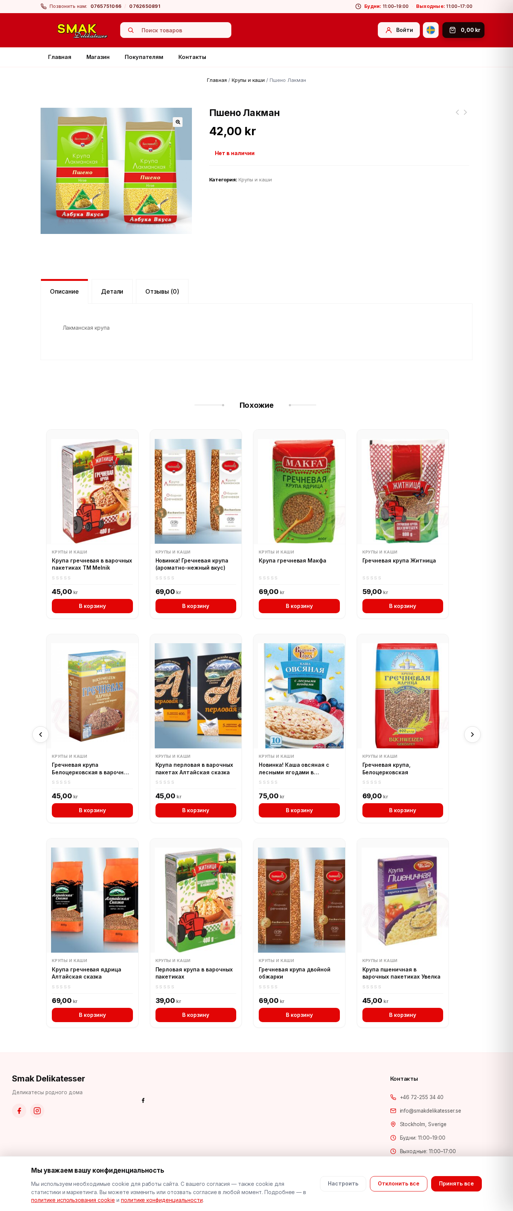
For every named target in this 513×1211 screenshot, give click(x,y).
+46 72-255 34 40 (422, 1097)
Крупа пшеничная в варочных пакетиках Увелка (401, 973)
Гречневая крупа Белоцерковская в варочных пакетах (91, 769)
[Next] (472, 734)
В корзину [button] (92, 606)
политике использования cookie (73, 1200)
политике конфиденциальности (162, 1200)
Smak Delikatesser (48, 1078)
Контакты (192, 57)
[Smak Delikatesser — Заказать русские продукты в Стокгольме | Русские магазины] (83, 30)
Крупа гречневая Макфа (292, 560)
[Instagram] (37, 1111)
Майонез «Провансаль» (457, 117)
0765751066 (106, 6)
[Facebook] (19, 1111)
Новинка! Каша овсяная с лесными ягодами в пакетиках (294, 769)
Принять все (456, 1183)
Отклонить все (398, 1183)
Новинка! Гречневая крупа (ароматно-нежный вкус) (191, 564)
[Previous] (40, 734)
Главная (59, 57)
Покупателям (144, 57)
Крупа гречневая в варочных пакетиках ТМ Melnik (92, 564)
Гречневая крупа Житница (399, 560)
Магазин (98, 57)
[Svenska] (431, 30)
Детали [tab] (112, 291)
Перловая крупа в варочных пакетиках (194, 973)
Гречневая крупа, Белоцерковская (386, 768)
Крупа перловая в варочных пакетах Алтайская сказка (194, 768)
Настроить (343, 1183)
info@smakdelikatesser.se (430, 1111)
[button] (178, 122)
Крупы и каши (248, 80)
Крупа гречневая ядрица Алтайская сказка (465, 117)
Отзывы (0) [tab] (162, 291)
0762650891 (144, 6)
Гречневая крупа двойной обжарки (294, 973)
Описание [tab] (64, 291)
